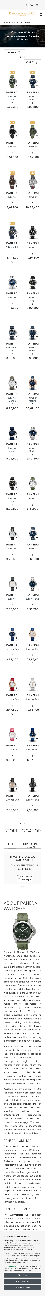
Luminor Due (32, 598)
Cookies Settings (22, 1287)
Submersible (12, 247)
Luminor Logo (32, 299)
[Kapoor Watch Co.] (22, 14)
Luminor (12, 146)
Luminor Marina (12, 98)
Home (6, 22)
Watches (16, 22)
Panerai (12, 92)
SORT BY (30, 62)
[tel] (31, 4)
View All (31, 846)
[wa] (37, 4)
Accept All (22, 1275)
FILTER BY (13, 52)
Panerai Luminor (19, 1146)
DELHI (12, 844)
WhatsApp (26, 879)
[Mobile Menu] (5, 14)
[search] (26, 4)
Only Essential (22, 1281)
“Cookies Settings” (14, 1266)
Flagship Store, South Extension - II (24, 858)
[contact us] (42, 4)
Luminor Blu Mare (12, 349)
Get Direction (26, 876)
